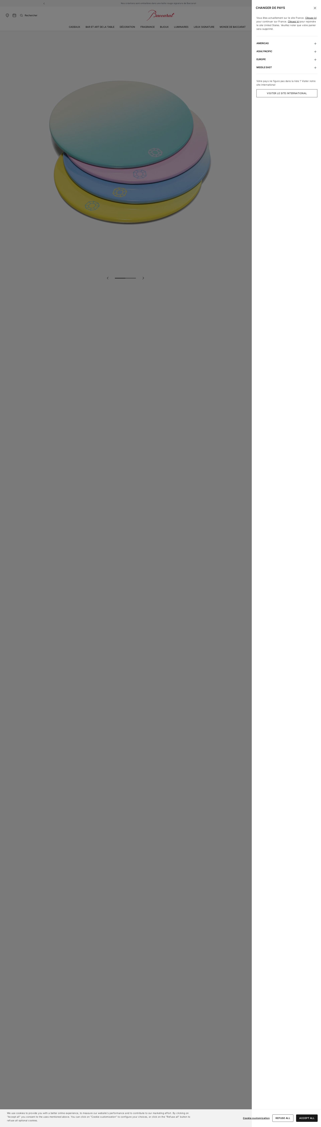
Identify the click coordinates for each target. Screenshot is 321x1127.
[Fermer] (315, 8)
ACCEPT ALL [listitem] (306, 1118)
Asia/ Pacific (264, 51)
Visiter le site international (287, 93)
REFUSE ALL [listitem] (283, 1118)
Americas (262, 43)
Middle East (264, 67)
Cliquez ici (310, 17)
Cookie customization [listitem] (256, 1118)
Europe (261, 59)
